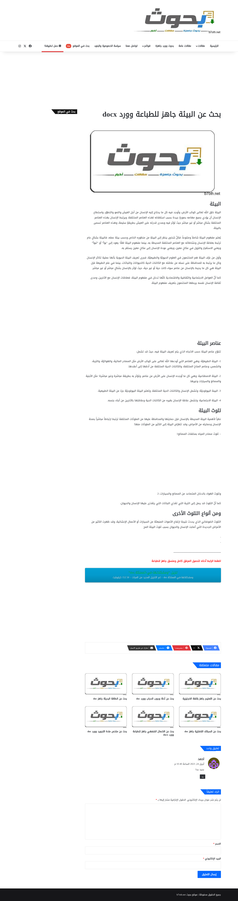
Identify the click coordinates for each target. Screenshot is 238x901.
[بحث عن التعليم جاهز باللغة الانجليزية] (200, 683)
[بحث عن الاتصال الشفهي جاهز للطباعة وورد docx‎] (153, 716)
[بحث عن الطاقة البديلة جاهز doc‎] (106, 683)
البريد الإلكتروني (212, 858)
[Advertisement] (119, 79)
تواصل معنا (131, 46)
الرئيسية (214, 46)
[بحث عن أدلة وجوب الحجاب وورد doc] (153, 683)
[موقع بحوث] (177, 20)
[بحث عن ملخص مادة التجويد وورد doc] (106, 716)
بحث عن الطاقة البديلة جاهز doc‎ (110, 698)
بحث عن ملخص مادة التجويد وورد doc (107, 731)
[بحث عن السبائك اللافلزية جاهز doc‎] (200, 716)
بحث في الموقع (78, 46)
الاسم (217, 844)
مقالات (201, 46)
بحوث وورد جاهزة (164, 46)
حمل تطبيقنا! (51, 46)
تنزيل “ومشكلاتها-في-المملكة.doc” (153, 575)
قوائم (147, 46)
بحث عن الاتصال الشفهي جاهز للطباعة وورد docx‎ (153, 733)
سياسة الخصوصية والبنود (107, 46)
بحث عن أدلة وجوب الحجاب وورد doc (155, 698)
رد (203, 776)
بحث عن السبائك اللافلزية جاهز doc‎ (203, 731)
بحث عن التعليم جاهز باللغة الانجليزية (202, 698)
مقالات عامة (185, 46)
